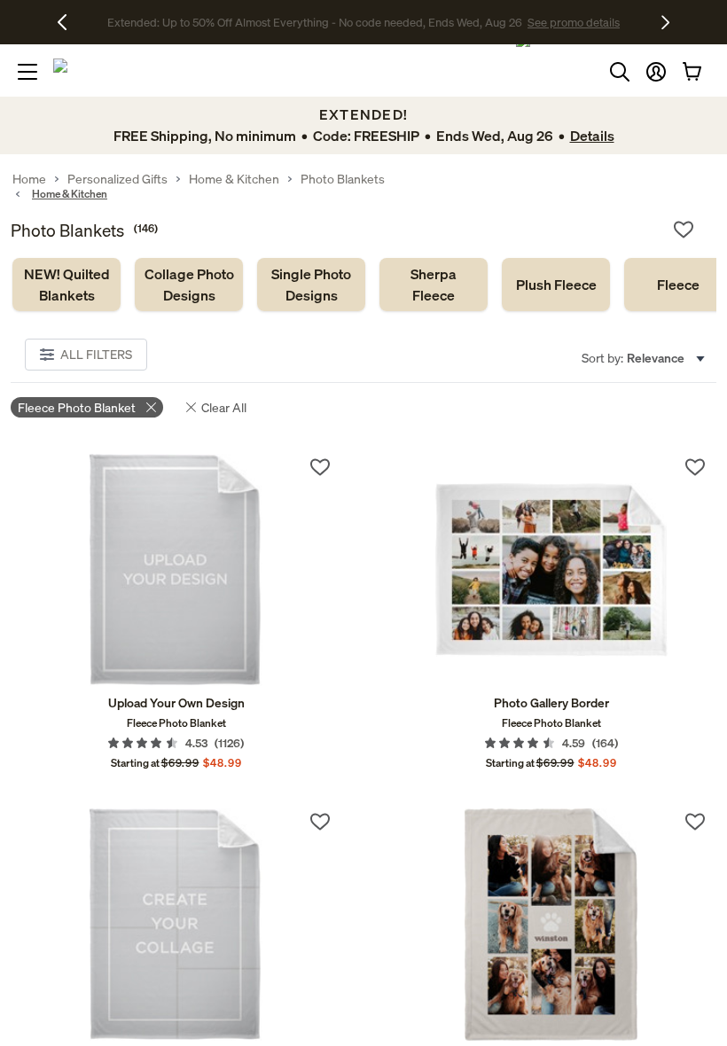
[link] (66, 284)
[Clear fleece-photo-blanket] (151, 407)
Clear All (223, 407)
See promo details (519, 22)
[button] (656, 72)
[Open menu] (27, 72)
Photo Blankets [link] (343, 179)
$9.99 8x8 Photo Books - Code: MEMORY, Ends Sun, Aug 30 (314, 22)
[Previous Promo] (69, 22)
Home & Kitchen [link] (234, 179)
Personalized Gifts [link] (117, 179)
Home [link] (29, 179)
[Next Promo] (665, 22)
